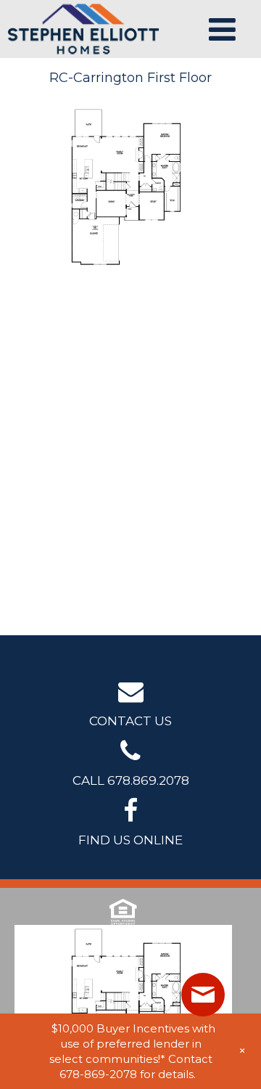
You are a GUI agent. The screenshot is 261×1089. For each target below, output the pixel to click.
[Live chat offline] (203, 994)
